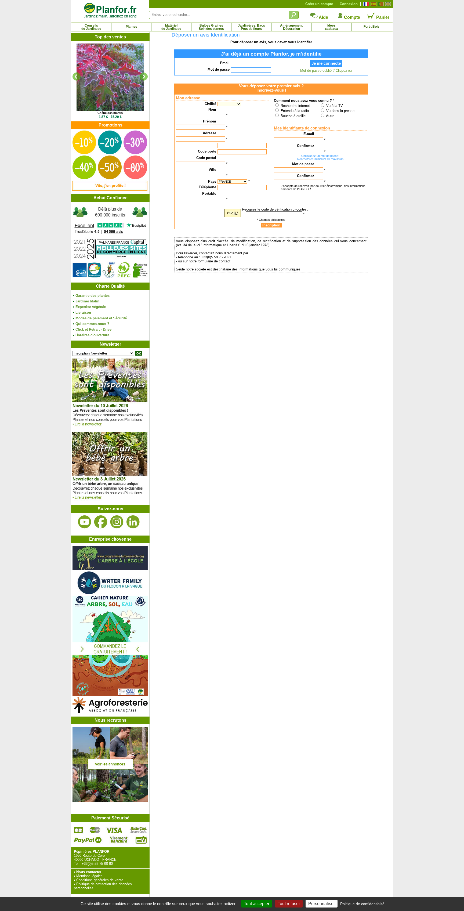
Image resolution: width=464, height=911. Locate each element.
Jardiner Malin (87, 301)
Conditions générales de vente (99, 880)
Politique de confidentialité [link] (362, 904)
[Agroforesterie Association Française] (110, 712)
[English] (387, 4)
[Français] (365, 4)
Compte (351, 17)
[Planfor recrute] (110, 801)
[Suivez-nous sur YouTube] (84, 522)
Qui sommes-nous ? (92, 324)
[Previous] (77, 77)
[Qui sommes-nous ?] (110, 242)
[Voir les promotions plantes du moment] (109, 189)
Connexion (349, 4)
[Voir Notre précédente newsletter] (109, 500)
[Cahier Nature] (110, 695)
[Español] (372, 4)
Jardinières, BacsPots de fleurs (251, 27)
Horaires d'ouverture (92, 335)
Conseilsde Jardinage (91, 27)
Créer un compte (319, 4)
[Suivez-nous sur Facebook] (100, 522)
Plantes (131, 26)
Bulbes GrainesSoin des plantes (211, 27)
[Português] (380, 4)
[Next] (144, 77)
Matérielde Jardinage (171, 27)
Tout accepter (256, 903)
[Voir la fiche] (110, 77)
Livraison (83, 312)
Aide (323, 17)
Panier (382, 17)
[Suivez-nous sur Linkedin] (133, 522)
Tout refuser (289, 903)
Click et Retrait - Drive (93, 329)
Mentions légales (89, 876)
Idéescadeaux (331, 27)
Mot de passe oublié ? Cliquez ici (326, 70)
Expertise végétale (90, 307)
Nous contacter (88, 872)
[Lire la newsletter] (109, 427)
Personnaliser (321, 903)
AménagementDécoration (291, 27)
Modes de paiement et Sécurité (101, 318)
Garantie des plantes (92, 296)
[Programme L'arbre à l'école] (110, 569)
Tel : (77, 864)
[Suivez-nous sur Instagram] (117, 522)
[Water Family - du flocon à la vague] (110, 594)
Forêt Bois (371, 26)
